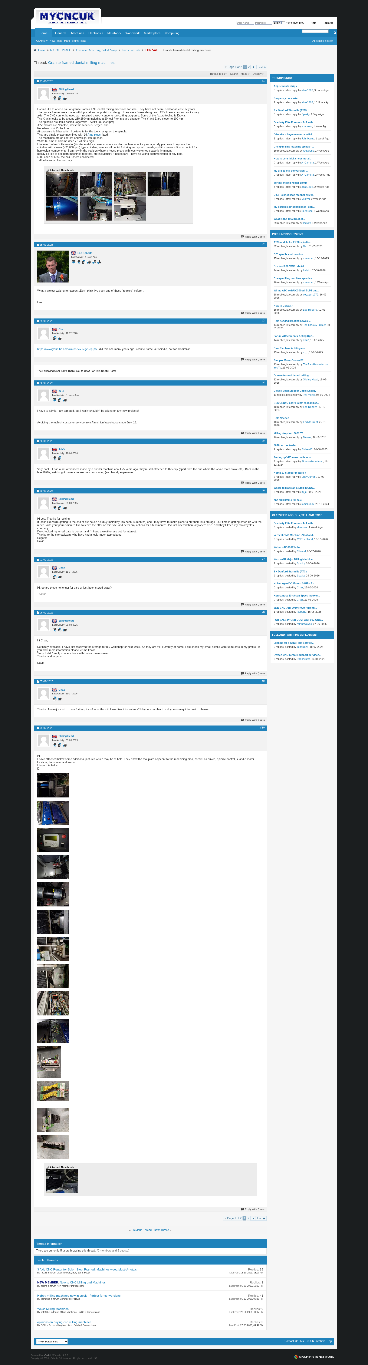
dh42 (306, 340)
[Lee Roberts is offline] (53, 266)
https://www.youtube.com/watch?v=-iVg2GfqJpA (67, 349)
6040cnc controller (285, 445)
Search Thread (238, 73)
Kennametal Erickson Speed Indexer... (297, 595)
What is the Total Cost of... (289, 219)
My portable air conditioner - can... (294, 206)
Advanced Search (322, 40)
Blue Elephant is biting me (289, 348)
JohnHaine (308, 138)
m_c (305, 352)
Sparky (305, 114)
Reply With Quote (255, 236)
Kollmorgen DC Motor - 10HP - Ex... (295, 583)
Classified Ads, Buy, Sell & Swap (96, 50)
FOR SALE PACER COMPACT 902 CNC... (298, 619)
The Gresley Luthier (314, 325)
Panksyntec (303, 659)
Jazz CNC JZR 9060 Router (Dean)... (295, 607)
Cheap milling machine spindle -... (294, 146)
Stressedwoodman (312, 461)
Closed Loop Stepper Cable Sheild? (295, 390)
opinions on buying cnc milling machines (64, 1322)
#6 (263, 490)
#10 (262, 727)
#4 (263, 382)
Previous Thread (141, 1230)
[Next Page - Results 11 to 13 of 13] (253, 67)
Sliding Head (310, 379)
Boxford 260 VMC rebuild (289, 266)
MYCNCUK (307, 1341)
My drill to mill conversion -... (291, 170)
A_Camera (307, 162)
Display (257, 73)
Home (43, 33)
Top (329, 1341)
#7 (263, 559)
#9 (263, 681)
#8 (263, 612)
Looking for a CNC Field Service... (294, 642)
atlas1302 (307, 90)
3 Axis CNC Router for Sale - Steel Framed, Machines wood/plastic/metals (87, 1269)
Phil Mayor (309, 394)
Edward (301, 551)
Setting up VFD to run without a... (293, 457)
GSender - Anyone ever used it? (293, 134)
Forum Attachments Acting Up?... (294, 336)
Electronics (95, 33)
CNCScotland (305, 539)
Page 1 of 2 (235, 67)
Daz (305, 246)
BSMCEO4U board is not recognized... (296, 402)
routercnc (308, 150)
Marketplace (152, 33)
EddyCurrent (310, 422)
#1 (263, 80)
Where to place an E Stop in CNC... (294, 487)
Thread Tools (217, 73)
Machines (77, 33)
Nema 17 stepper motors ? (290, 472)
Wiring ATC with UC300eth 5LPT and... (296, 290)
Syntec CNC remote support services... (297, 655)
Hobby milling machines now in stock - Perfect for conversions (79, 1295)
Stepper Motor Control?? (288, 360)
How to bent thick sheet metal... (292, 158)
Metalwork (114, 33)
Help (313, 23)
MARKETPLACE (60, 50)
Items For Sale (131, 50)
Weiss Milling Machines (53, 1309)
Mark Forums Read (75, 40)
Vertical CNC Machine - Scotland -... (295, 535)
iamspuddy (308, 504)
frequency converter (286, 98)
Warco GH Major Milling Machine (293, 559)
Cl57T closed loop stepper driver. (293, 195)
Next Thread (161, 1230)
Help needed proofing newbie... (292, 321)
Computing (172, 33)
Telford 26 (302, 646)
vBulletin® (49, 1355)
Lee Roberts (310, 309)
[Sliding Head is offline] (43, 93)
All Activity (41, 40)
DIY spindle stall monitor (288, 254)
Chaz (300, 587)
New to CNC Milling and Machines (83, 1282)
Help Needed (281, 418)
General (60, 33)
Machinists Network (314, 1357)
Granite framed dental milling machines (81, 62)
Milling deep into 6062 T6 (288, 433)
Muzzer (306, 199)
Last (260, 67)
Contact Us (291, 1341)
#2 (263, 244)
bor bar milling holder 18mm (291, 182)
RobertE (301, 611)
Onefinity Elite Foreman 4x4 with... (294, 122)
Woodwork (132, 33)
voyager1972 (310, 294)
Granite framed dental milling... (292, 375)
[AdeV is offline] (43, 453)
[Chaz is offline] (43, 333)
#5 (263, 440)
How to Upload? (283, 305)
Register (328, 23)
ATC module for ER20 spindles (292, 242)
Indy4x (307, 223)
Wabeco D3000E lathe (287, 547)
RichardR (307, 449)
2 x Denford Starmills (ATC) (290, 110)
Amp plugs (94, 134)
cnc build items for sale (288, 500)
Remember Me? (294, 22)
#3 (263, 320)
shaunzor (307, 126)
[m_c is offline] (43, 395)
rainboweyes (304, 623)
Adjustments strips (285, 86)
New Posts (56, 40)
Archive (320, 1341)
